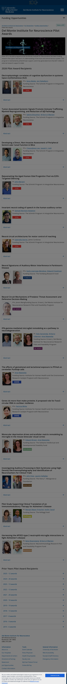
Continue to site (55, 675)
